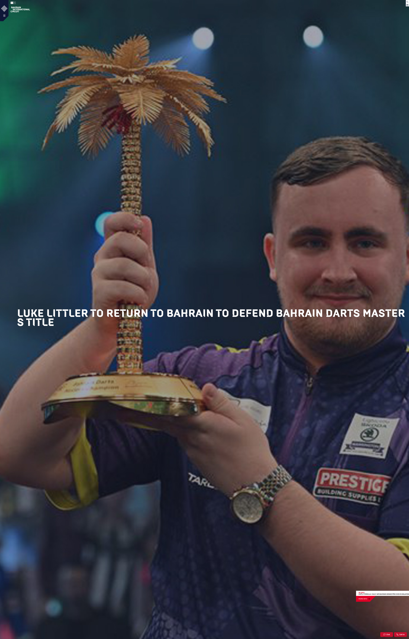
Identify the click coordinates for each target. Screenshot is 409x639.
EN (12, 2)
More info (363, 599)
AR (14, 2)
